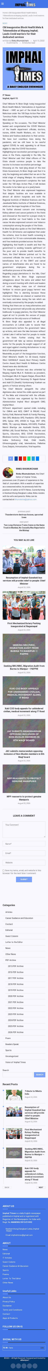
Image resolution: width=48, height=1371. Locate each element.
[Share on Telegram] (33, 458)
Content (9, 924)
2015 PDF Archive (15, 966)
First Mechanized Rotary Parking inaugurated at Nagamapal (33, 1133)
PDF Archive (10, 960)
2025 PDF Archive (15, 1026)
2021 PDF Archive (15, 1002)
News (7, 948)
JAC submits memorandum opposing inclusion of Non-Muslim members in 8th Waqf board (24, 754)
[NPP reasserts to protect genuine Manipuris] (24, 779)
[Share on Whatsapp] (29, 458)
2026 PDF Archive (15, 1032)
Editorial (9, 930)
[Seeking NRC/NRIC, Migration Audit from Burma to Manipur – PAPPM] (24, 648)
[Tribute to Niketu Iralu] (14, 1095)
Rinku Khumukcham (20, 41)
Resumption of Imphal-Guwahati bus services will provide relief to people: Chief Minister (24, 580)
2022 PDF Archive (15, 1008)
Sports (8, 1050)
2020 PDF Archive (15, 996)
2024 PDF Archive (15, 1020)
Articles (8, 912)
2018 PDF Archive (15, 984)
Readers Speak (12, 1044)
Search (6, 1070)
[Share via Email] (37, 458)
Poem (8, 1038)
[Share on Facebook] (16, 458)
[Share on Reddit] (24, 458)
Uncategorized (11, 1056)
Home (5, 13)
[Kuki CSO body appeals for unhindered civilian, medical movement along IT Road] (24, 690)
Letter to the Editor (14, 942)
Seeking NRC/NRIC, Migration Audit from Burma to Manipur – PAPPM (35, 1153)
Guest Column (11, 936)
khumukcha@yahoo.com (26, 499)
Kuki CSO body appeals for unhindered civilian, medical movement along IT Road (34, 1174)
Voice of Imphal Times (15, 1062)
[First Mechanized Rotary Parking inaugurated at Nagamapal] (24, 605)
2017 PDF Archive (15, 978)
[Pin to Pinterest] (20, 458)
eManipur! (24, 1360)
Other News (10, 954)
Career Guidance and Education (19, 918)
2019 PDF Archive (15, 990)
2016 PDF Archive (15, 972)
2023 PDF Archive (15, 1014)
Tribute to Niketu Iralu (33, 1092)
